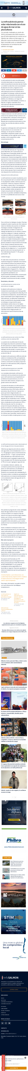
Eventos (4, 657)
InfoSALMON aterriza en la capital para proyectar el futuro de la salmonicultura (17, 870)
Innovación (5, 708)
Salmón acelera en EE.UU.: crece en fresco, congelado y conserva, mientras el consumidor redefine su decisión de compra (13, 739)
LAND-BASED (4, 1008)
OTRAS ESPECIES (5, 1014)
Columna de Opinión (7, 787)
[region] (14, 3)
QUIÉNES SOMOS (14, 989)
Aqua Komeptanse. (11, 580)
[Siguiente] (15, 797)
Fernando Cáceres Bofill (8, 49)
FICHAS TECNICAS (5, 1010)
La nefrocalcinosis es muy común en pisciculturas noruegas (6, 595)
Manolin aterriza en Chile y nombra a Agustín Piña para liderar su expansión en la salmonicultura (17, 876)
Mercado (4, 684)
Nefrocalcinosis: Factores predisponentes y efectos (7, 609)
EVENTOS (3, 1012)
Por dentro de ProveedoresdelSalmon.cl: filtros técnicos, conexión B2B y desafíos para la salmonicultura (13, 713)
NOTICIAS (3, 1000)
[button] (14, 3)
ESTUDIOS (3, 1006)
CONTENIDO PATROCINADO (7, 1001)
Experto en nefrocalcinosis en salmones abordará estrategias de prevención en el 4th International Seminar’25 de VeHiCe (19, 598)
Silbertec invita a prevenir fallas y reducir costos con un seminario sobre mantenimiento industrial (14, 662)
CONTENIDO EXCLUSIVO (6, 1003)
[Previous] (13, 797)
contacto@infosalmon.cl (10, 1033)
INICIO (2, 998)
